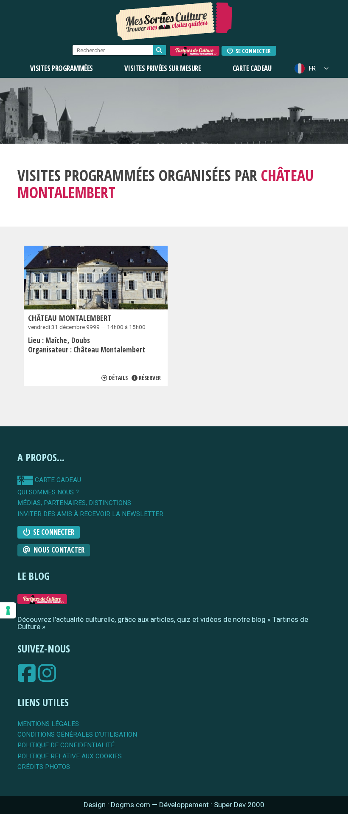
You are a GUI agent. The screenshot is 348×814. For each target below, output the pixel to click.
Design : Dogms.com (118, 804)
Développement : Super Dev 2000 (211, 804)
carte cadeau (57, 480)
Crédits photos (43, 767)
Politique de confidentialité (66, 745)
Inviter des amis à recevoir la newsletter (90, 514)
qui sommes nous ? (48, 492)
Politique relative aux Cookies (69, 756)
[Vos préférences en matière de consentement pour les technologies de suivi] (8, 610)
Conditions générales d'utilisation (77, 735)
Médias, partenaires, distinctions (74, 503)
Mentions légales (48, 724)
